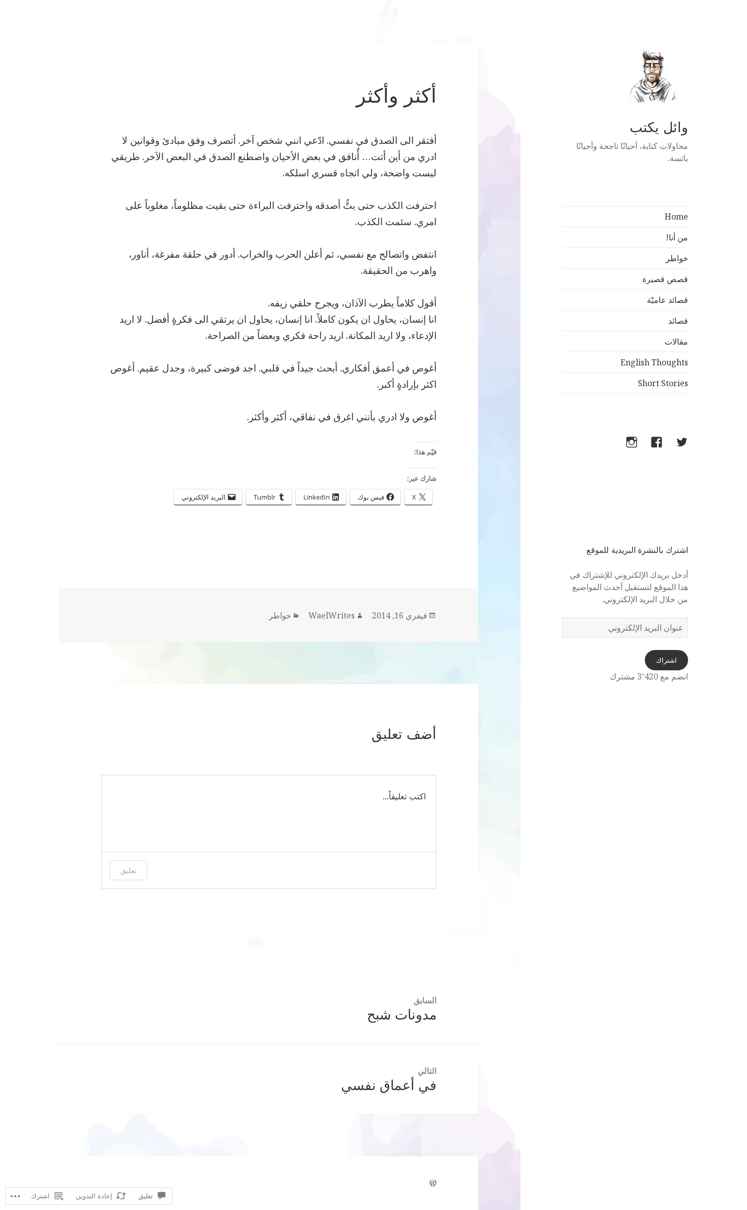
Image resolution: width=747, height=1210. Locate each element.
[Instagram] (625, 448)
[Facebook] (650, 448)
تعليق (128, 870)
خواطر (677, 258)
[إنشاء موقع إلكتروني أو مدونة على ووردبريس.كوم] (433, 1183)
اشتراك (666, 660)
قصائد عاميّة (667, 299)
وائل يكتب (659, 127)
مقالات (676, 341)
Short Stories (663, 383)
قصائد (678, 320)
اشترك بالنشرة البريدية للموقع (637, 550)
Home (676, 216)
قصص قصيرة (665, 279)
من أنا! (677, 237)
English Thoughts (654, 362)
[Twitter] (676, 448)
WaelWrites (331, 615)
